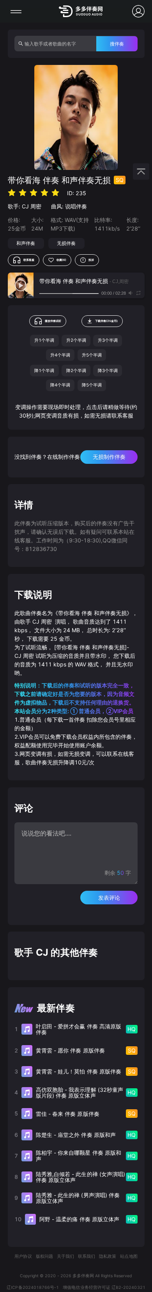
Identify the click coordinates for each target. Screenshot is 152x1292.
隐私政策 (107, 1256)
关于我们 (65, 1256)
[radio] (12, 193)
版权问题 (44, 1256)
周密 (35, 206)
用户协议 (23, 1256)
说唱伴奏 (76, 206)
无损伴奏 (66, 243)
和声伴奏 (25, 243)
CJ (25, 206)
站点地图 (128, 1256)
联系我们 (86, 1256)
